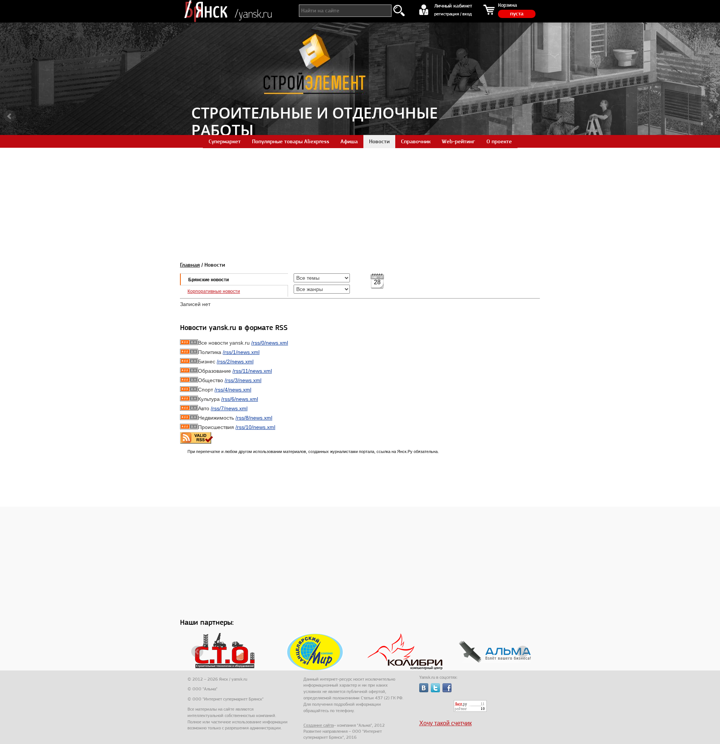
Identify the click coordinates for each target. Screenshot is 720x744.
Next (710, 116)
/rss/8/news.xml (254, 418)
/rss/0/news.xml (269, 343)
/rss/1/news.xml (241, 352)
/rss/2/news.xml (235, 361)
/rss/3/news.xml (243, 380)
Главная (190, 264)
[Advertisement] (360, 200)
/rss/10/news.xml (255, 427)
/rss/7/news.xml (229, 408)
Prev (10, 116)
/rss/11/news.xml (252, 371)
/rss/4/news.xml (232, 390)
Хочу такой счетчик (445, 723)
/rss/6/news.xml (239, 399)
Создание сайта (318, 725)
